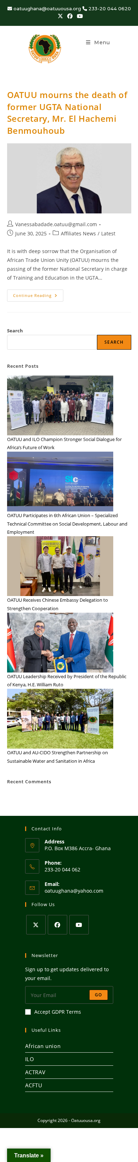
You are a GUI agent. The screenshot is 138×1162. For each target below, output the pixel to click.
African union (43, 1045)
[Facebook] (57, 924)
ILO (29, 1059)
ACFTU (33, 1085)
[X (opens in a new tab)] (60, 16)
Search (15, 330)
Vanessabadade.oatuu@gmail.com (56, 224)
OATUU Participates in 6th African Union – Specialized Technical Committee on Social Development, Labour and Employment (67, 523)
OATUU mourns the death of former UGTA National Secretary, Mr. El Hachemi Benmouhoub (67, 112)
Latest (108, 233)
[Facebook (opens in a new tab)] (70, 16)
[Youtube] (79, 924)
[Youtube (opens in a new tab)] (79, 16)
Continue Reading (38, 294)
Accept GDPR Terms (57, 1011)
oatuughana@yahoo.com (74, 890)
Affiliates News (78, 233)
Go (98, 995)
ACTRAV (35, 1072)
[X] (36, 924)
